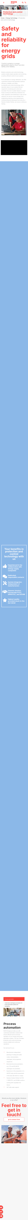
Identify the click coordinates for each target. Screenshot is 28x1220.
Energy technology (11, 18)
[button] (22, 2)
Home (2, 18)
